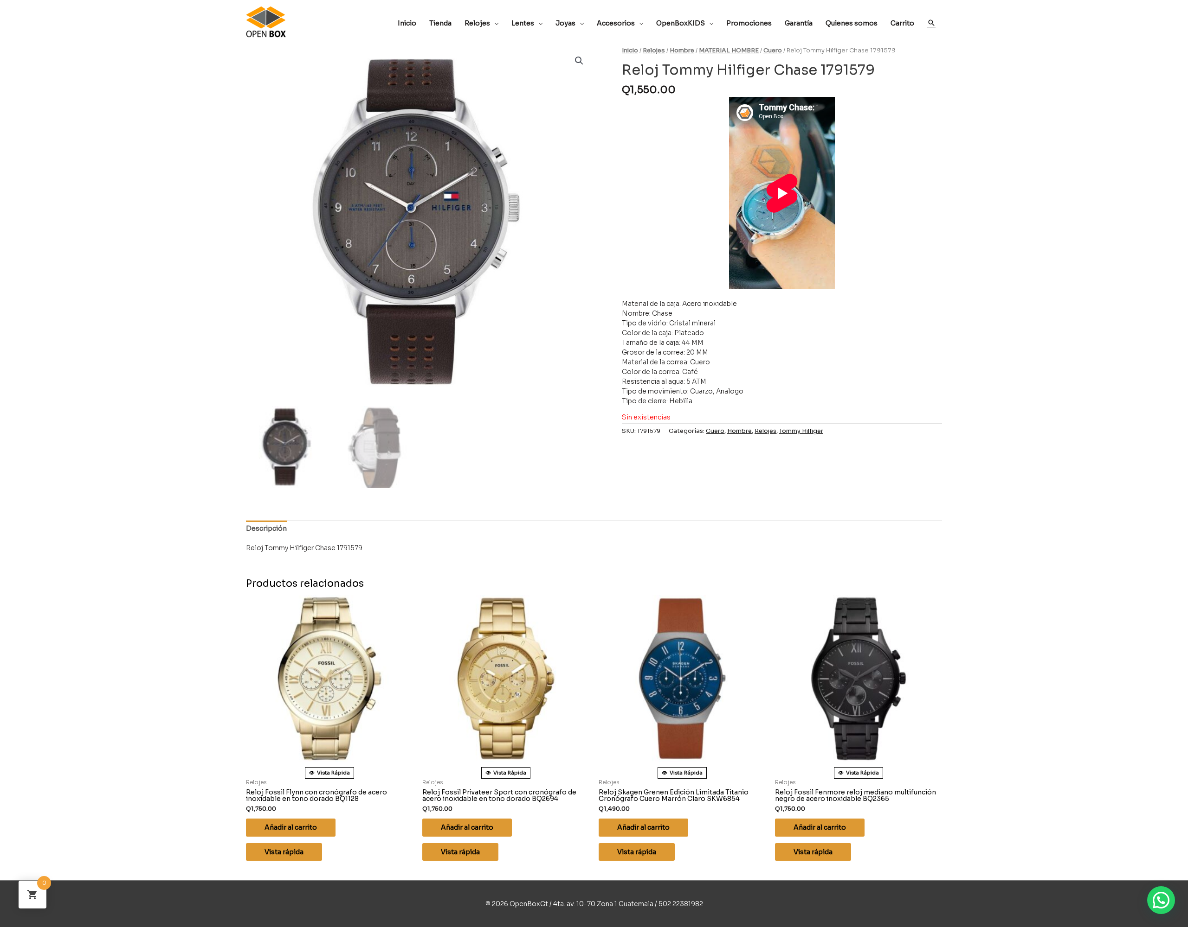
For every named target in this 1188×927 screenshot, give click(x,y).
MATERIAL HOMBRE (729, 50)
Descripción (266, 528)
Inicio (630, 50)
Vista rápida (284, 852)
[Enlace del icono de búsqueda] (931, 23)
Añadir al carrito (291, 827)
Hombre (682, 50)
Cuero (772, 50)
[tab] (266, 529)
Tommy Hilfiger (801, 431)
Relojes (654, 50)
